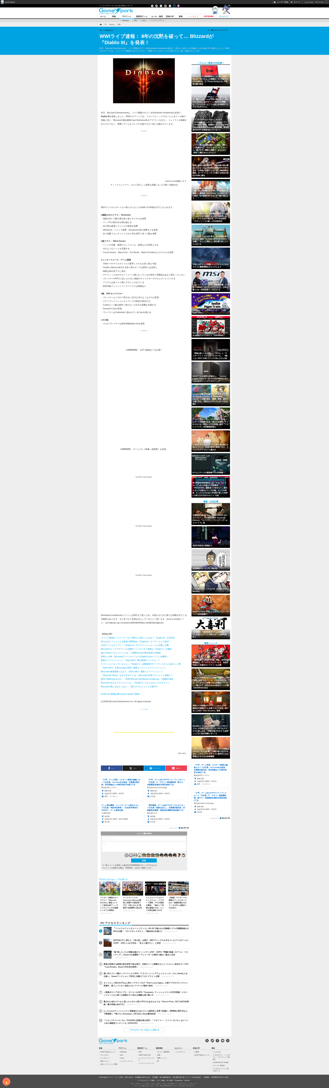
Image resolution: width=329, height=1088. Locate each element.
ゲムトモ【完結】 (219, 1065)
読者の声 (170, 16)
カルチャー (178, 1048)
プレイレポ (104, 1055)
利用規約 (206, 1077)
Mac (135, 20)
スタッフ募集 (160, 1080)
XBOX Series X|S (145, 1055)
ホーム (103, 16)
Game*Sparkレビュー (108, 1052)
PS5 (140, 1052)
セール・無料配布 (163, 1052)
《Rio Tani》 (182, 753)
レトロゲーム (180, 1052)
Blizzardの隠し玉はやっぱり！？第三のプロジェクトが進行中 (129, 686)
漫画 (181, 16)
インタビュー (105, 1058)
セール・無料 (157, 16)
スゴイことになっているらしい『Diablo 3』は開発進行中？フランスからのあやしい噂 (141, 664)
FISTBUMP (209, 16)
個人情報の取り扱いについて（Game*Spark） (187, 1077)
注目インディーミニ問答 (108, 1064)
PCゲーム (127, 16)
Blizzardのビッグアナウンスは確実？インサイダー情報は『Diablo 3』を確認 (136, 649)
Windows (125, 20)
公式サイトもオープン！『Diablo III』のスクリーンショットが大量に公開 (135, 645)
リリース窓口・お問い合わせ (124, 1077)
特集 (114, 16)
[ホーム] (100, 24)
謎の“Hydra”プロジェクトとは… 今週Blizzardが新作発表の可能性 (131, 653)
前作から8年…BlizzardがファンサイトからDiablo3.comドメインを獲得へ (134, 656)
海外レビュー (105, 1061)
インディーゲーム (157, 20)
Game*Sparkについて (106, 1077)
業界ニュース (162, 1058)
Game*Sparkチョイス (202, 1055)
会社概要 (155, 1077)
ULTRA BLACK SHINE (221, 1062)
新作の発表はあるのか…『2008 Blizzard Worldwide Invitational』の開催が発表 (137, 679)
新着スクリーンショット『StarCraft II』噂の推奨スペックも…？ (130, 660)
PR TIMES (170, 1080)
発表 (158, 1055)
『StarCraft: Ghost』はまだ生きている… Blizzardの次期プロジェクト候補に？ (137, 675)
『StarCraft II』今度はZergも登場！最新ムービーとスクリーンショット (133, 667)
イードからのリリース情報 (146, 1080)
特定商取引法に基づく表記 (219, 1077)
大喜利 (196, 1052)
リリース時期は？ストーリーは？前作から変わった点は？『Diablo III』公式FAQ (138, 638)
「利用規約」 (129, 868)
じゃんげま (217, 1052)
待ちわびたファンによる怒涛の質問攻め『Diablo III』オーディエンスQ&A (135, 641)
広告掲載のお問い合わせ (142, 1077)
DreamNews (179, 1080)
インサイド (193, 16)
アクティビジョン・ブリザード (113, 879)
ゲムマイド (224, 16)
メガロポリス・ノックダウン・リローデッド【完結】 (221, 1057)
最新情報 (159, 1048)
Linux (144, 20)
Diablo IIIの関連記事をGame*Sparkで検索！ (121, 694)
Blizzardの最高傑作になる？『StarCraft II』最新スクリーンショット (132, 671)
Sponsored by (173, 828)
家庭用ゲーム (142, 16)
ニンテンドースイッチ (146, 1063)
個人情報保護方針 (165, 1077)
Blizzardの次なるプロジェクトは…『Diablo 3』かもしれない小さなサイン (135, 683)
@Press (187, 1080)
